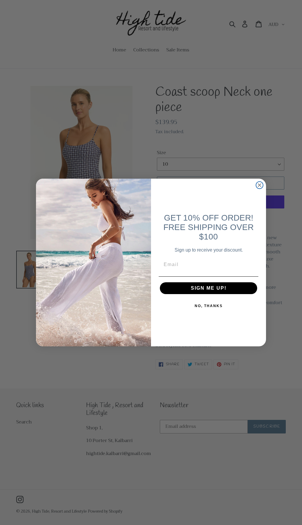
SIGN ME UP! (208, 288)
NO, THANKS (209, 306)
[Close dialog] (259, 185)
